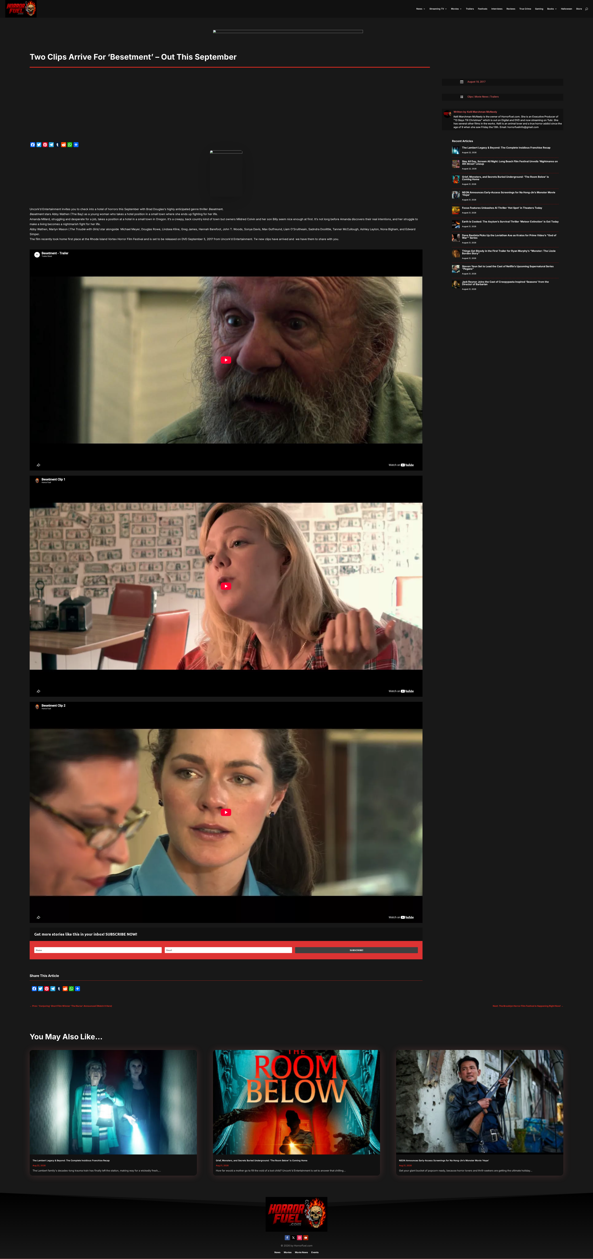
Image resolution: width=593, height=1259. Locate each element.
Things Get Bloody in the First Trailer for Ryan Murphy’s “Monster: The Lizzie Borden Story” (509, 252)
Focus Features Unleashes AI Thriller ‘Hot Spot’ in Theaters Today (502, 207)
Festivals (482, 9)
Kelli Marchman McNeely (482, 111)
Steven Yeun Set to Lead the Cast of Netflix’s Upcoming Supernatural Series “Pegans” (508, 267)
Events (315, 1252)
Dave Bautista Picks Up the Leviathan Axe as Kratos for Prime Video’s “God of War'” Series (509, 236)
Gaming (539, 9)
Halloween (566, 9)
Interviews (497, 9)
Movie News (481, 96)
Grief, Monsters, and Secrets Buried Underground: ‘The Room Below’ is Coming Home (505, 178)
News (419, 9)
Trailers (470, 9)
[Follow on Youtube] (305, 1237)
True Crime (525, 9)
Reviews (511, 9)
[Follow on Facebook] (287, 1237)
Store (579, 9)
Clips (470, 96)
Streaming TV (436, 9)
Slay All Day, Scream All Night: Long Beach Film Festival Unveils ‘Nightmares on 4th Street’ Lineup (510, 162)
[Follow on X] (293, 1237)
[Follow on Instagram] (299, 1237)
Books (550, 9)
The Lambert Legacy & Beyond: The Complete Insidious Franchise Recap (506, 147)
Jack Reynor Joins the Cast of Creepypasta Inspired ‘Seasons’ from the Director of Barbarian (505, 283)
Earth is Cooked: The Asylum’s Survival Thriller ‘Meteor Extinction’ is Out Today (510, 221)
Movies (455, 9)
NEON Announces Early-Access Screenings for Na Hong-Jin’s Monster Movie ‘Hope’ (508, 193)
